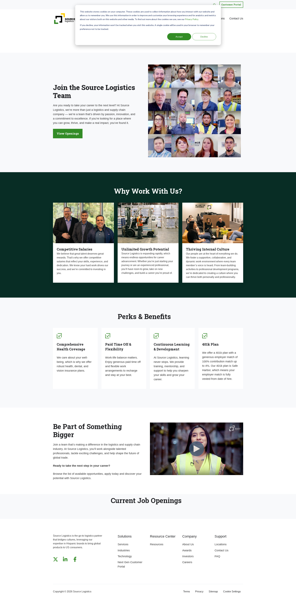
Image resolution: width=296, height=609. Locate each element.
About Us (188, 544)
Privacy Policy (191, 19)
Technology (125, 556)
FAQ (217, 556)
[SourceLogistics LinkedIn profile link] (65, 559)
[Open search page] (214, 4)
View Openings (68, 133)
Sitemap (213, 591)
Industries (124, 550)
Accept (179, 36)
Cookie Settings (232, 591)
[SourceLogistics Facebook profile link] (75, 559)
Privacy (199, 591)
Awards (187, 550)
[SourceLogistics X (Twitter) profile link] (55, 559)
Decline (204, 36)
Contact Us (236, 18)
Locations (221, 544)
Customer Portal (231, 4)
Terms (186, 591)
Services (123, 544)
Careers (187, 562)
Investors (188, 556)
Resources (156, 544)
